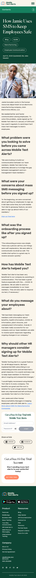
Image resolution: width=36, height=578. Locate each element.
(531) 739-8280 (6, 561)
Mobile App (6, 515)
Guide (15, 40)
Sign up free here (8, 216)
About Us (5, 547)
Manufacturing (10, 45)
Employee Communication (14, 50)
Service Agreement (8, 552)
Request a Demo (23, 531)
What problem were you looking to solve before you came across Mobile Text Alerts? (16, 146)
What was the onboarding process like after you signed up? (16, 231)
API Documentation (24, 518)
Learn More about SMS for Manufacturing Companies (17, 406)
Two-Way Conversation (7, 524)
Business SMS (7, 518)
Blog (6, 40)
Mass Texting (6, 520)
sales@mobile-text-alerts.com (8, 558)
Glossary (21, 525)
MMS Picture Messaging (6, 531)
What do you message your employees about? (18, 305)
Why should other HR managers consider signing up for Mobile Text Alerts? (17, 350)
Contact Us (22, 520)
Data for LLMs (23, 533)
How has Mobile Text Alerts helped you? (16, 266)
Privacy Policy (7, 549)
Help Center (22, 515)
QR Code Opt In (7, 527)
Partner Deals (23, 528)
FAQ (19, 523)
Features (5, 512)
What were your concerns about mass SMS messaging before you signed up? (17, 187)
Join (26, 4)
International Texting (6, 535)
